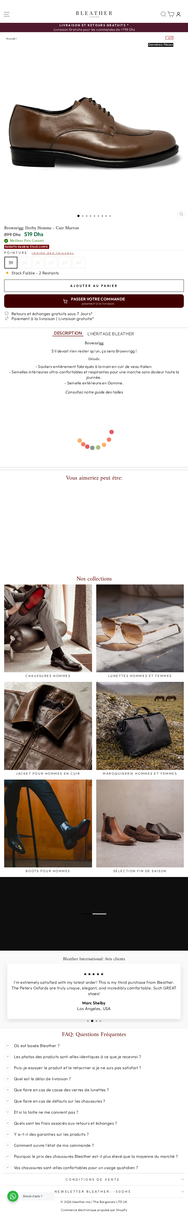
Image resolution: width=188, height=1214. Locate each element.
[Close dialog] (161, 500)
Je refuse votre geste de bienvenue (94, 694)
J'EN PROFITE (94, 681)
